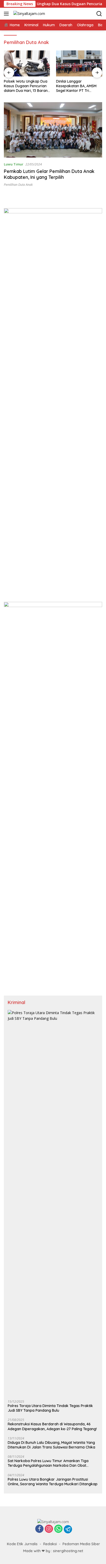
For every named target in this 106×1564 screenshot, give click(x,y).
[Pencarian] (99, 14)
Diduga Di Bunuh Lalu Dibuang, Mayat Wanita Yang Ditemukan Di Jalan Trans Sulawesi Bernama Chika (51, 1444)
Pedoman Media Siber (81, 1544)
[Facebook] (39, 1529)
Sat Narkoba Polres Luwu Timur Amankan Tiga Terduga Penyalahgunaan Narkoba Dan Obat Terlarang (48, 1463)
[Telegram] (68, 1529)
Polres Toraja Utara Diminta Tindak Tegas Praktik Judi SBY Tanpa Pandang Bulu (50, 1408)
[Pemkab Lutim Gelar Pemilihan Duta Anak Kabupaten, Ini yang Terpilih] (53, 129)
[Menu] (7, 13)
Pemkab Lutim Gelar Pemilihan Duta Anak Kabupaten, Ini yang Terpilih (49, 174)
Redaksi (50, 1544)
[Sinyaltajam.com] (28, 13)
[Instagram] (49, 1529)
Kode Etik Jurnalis (22, 1544)
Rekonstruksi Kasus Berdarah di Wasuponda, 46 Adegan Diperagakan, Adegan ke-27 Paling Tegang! (52, 1426)
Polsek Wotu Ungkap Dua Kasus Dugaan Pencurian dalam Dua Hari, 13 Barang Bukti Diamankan (27, 86)
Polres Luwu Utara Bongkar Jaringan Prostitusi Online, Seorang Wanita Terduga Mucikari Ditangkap (53, 1481)
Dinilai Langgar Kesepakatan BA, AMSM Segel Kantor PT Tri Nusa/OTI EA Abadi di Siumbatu (76, 86)
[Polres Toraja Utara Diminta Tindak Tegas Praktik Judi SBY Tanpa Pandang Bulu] (53, 1203)
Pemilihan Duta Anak (18, 184)
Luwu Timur (13, 164)
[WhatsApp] (58, 1529)
